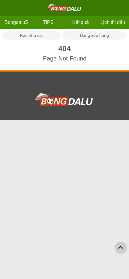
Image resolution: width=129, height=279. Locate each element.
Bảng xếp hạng (94, 35)
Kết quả (80, 22)
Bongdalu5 (16, 22)
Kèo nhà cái (31, 35)
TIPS (48, 22)
